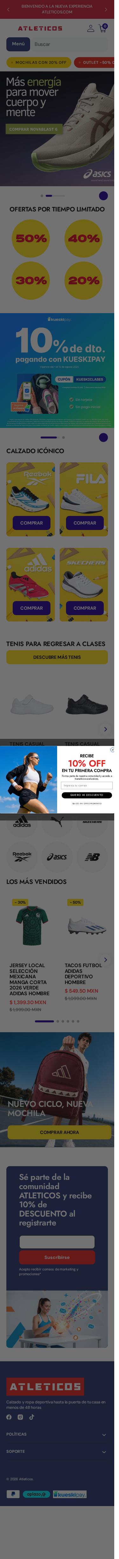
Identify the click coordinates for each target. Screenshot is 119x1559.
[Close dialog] (112, 749)
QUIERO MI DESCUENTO (86, 795)
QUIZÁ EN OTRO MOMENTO (87, 803)
